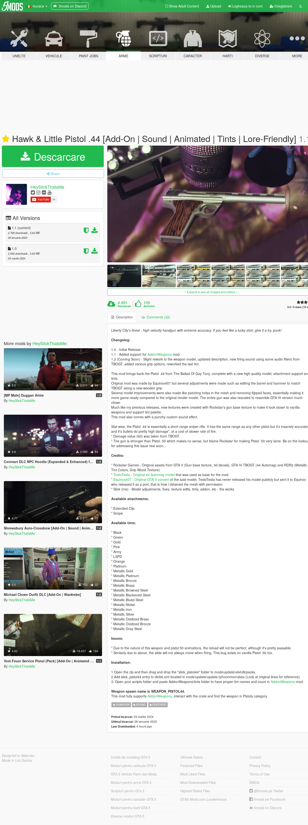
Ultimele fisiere (191, 757)
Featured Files (191, 765)
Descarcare (58, 156)
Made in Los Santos (17, 760)
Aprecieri (149, 306)
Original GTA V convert (152, 479)
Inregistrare (283, 6)
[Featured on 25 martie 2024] (6, 139)
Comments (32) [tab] (157, 317)
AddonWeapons (160, 354)
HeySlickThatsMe (47, 187)
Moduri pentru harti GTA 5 (130, 807)
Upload (215, 6)
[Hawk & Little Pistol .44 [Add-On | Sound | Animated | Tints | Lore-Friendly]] (124, 276)
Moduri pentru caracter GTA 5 (133, 799)
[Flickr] (44, 192)
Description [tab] (123, 317)
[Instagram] (38, 192)
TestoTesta (121, 474)
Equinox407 (122, 479)
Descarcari (124, 306)
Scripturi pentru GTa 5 (127, 790)
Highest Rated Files (195, 790)
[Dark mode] (301, 6)
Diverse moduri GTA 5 (127, 816)
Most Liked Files (192, 774)
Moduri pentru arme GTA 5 (131, 782)
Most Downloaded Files (198, 782)
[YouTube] (49, 192)
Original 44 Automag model (154, 474)
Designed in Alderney (18, 755)
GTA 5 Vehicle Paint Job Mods (134, 774)
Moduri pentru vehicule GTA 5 (133, 765)
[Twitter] (33, 192)
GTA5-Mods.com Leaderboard (203, 799)
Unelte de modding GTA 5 (130, 757)
